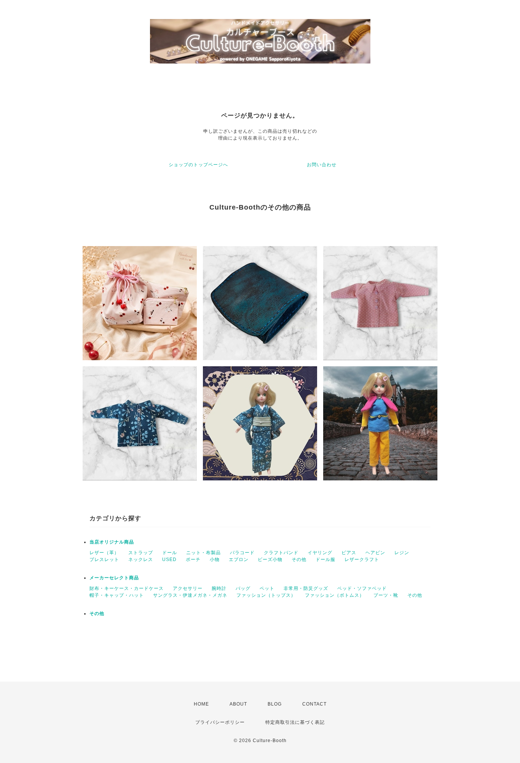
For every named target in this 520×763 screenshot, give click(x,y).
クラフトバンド (281, 552)
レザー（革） (104, 552)
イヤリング (320, 552)
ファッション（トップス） (266, 595)
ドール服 (325, 559)
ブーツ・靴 (385, 595)
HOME (201, 704)
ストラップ (140, 552)
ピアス (348, 552)
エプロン (239, 559)
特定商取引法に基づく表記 (295, 722)
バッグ (243, 588)
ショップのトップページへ (198, 164)
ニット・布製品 (203, 552)
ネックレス (140, 559)
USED (169, 559)
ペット (267, 588)
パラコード (242, 552)
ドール (169, 552)
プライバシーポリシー (220, 722)
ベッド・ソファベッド (362, 588)
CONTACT (314, 704)
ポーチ (193, 559)
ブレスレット (104, 559)
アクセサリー (188, 588)
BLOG (275, 704)
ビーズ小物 (270, 559)
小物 (215, 559)
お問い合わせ (322, 164)
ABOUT (238, 704)
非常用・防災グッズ (306, 588)
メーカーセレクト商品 (114, 577)
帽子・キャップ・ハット (116, 595)
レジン (401, 552)
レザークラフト (362, 559)
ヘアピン (375, 552)
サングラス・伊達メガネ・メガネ (190, 595)
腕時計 (219, 588)
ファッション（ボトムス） (334, 595)
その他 (299, 559)
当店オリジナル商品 (111, 542)
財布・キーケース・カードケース (126, 588)
